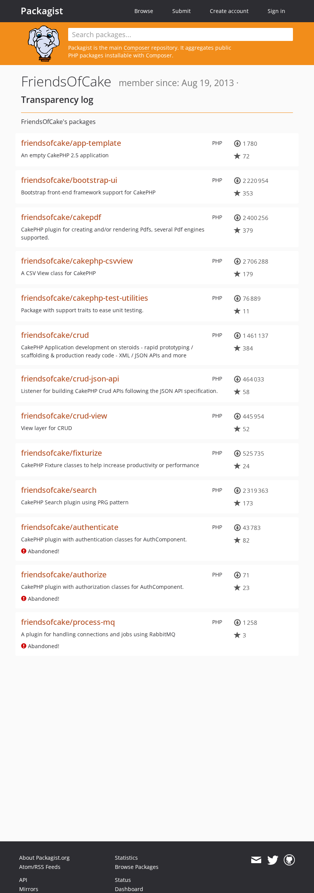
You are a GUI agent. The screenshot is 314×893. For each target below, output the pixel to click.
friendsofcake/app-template (71, 143)
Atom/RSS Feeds (40, 866)
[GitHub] (289, 860)
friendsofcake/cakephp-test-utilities (84, 298)
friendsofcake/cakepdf (61, 217)
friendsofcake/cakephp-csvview (77, 261)
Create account (229, 11)
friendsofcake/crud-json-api (70, 378)
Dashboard (129, 889)
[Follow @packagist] (272, 860)
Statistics (126, 857)
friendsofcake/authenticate (69, 527)
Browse (143, 11)
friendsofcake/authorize (63, 574)
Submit (181, 11)
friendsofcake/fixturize (61, 453)
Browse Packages (137, 866)
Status (123, 879)
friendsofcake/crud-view (64, 416)
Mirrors (28, 889)
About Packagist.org (44, 857)
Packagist (42, 11)
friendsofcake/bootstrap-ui (69, 180)
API (23, 879)
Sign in (276, 11)
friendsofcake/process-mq (68, 622)
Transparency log (57, 99)
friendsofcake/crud (55, 335)
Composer (137, 47)
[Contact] (256, 860)
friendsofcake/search (58, 490)
